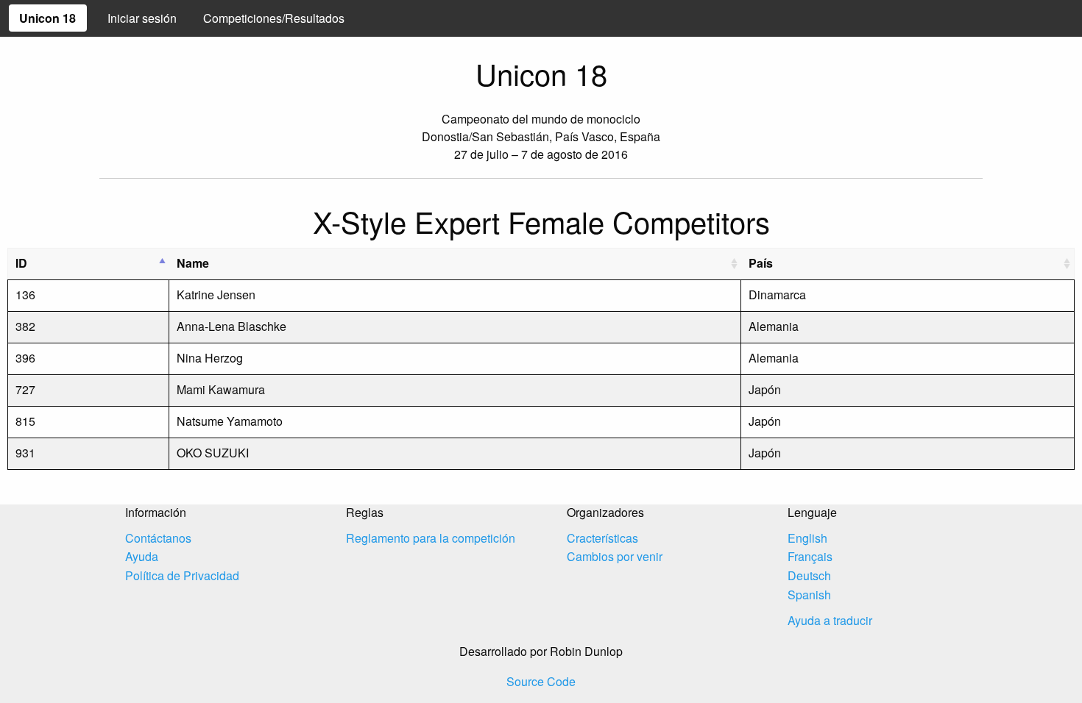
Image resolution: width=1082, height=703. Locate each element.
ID (21, 262)
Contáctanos (158, 537)
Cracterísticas (602, 537)
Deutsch (809, 575)
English (807, 537)
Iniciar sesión (142, 18)
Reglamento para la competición (430, 537)
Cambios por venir (614, 556)
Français (810, 556)
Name (193, 262)
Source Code (541, 681)
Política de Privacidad (182, 575)
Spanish (809, 594)
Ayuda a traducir (830, 620)
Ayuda (141, 556)
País (761, 262)
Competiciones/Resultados (273, 18)
